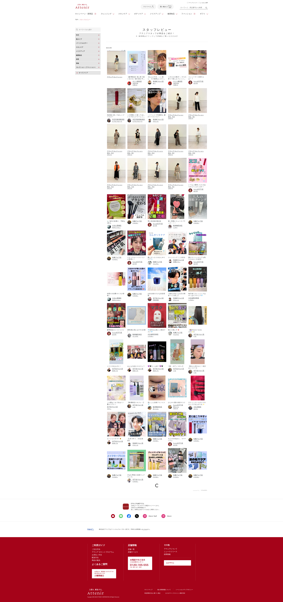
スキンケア (122, 14)
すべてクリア (83, 73)
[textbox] (194, 8)
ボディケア (138, 14)
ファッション (186, 14)
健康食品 (171, 14)
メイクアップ (155, 14)
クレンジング (106, 14)
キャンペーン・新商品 (84, 14)
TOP (76, 19)
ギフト (202, 14)
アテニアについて (193, 2)
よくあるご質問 (204, 2)
